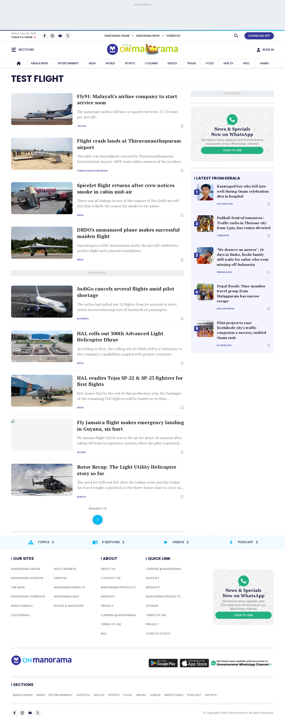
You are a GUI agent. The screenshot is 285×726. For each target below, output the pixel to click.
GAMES (264, 63)
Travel (81, 126)
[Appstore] (194, 663)
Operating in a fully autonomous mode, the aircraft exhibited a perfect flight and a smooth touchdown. (127, 248)
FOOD (210, 63)
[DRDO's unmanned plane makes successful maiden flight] (42, 243)
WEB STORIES (173, 695)
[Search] (236, 36)
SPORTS (130, 63)
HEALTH (228, 63)
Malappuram (225, 308)
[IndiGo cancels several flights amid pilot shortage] (42, 302)
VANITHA (60, 578)
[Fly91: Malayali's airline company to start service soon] (42, 109)
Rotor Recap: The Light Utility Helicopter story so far (126, 470)
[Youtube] (60, 35)
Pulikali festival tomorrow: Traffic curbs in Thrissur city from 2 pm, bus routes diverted (243, 222)
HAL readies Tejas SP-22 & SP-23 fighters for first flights (130, 381)
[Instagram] (52, 35)
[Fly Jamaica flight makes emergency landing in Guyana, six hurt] (42, 435)
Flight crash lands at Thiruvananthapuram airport (129, 144)
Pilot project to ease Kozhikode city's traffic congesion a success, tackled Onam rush (241, 330)
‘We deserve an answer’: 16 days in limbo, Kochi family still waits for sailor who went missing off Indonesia (243, 257)
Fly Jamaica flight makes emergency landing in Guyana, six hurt (130, 425)
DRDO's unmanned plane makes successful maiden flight (128, 233)
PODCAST (194, 695)
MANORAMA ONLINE (117, 36)
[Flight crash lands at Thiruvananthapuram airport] (42, 154)
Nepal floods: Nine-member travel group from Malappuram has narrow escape (241, 293)
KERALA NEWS (39, 63)
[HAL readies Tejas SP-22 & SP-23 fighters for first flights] (42, 391)
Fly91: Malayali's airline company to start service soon (127, 99)
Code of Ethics (158, 633)
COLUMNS (151, 63)
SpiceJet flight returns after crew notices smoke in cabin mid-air (126, 188)
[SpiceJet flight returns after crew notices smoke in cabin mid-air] (42, 198)
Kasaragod (225, 203)
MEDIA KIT (108, 596)
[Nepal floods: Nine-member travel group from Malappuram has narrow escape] (205, 292)
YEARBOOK (173, 36)
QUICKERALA (20, 615)
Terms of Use (111, 624)
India (80, 215)
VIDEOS (172, 63)
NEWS (40, 695)
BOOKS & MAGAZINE (68, 606)
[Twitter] (68, 35)
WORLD (110, 63)
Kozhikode (224, 345)
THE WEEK (18, 587)
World (81, 452)
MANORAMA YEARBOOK (28, 596)
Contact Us (110, 578)
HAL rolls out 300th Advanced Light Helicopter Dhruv (120, 336)
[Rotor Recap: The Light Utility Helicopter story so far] (42, 480)
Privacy (107, 606)
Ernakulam (224, 272)
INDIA (92, 63)
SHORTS (211, 695)
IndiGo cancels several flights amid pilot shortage (125, 292)
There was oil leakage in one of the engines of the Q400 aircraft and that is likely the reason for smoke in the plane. (128, 203)
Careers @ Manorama (118, 615)
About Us (108, 569)
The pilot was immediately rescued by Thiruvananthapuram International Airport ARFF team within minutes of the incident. (129, 159)
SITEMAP (152, 606)
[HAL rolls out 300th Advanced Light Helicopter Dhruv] (42, 346)
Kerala (81, 496)
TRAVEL (191, 63)
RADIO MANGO (22, 606)
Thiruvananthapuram (92, 170)
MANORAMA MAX (66, 596)
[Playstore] (163, 663)
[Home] (19, 63)
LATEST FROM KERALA (218, 178)
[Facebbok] (14, 713)
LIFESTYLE (83, 695)
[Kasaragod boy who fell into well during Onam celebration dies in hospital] (205, 192)
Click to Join (232, 150)
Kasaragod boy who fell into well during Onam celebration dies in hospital (243, 191)
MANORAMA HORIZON (27, 578)
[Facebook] (44, 35)
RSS (103, 633)
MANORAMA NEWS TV (69, 587)
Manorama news (148, 36)
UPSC (246, 63)
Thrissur (223, 235)
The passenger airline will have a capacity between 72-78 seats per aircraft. (127, 114)
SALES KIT (152, 578)
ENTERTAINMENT (68, 63)
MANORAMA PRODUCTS (118, 587)
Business (83, 318)
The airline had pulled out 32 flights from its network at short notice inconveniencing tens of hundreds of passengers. (127, 307)
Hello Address (65, 569)
